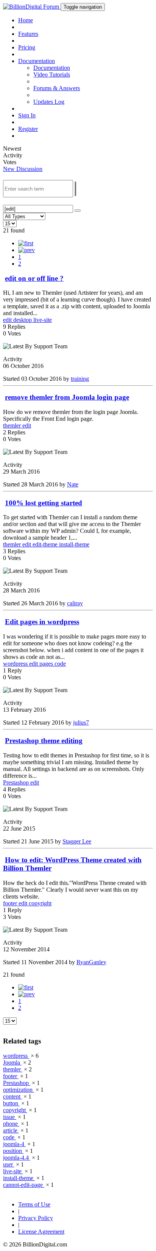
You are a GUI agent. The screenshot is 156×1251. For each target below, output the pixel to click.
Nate (72, 484)
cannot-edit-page (23, 1185)
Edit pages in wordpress (42, 622)
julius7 (81, 722)
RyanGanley (91, 962)
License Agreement (41, 1231)
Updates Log (48, 101)
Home (25, 20)
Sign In (27, 115)
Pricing (26, 47)
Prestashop (16, 782)
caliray (75, 603)
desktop (23, 320)
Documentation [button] (36, 61)
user (8, 1164)
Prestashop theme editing (44, 741)
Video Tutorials (51, 74)
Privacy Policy (35, 1218)
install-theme (74, 544)
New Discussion (22, 169)
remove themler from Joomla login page (67, 397)
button (11, 1103)
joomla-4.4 (16, 1157)
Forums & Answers (56, 88)
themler (12, 425)
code (60, 663)
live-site (42, 320)
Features (28, 34)
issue (9, 1117)
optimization (18, 1089)
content (12, 1096)
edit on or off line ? (34, 278)
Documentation (51, 68)
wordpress (16, 663)
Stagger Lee (76, 841)
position (13, 1151)
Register (28, 129)
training (80, 378)
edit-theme (46, 544)
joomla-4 (14, 1144)
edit (8, 320)
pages (47, 663)
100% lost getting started (43, 503)
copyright (40, 903)
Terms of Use (34, 1204)
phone (11, 1123)
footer (11, 903)
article (11, 1130)
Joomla (12, 1062)
